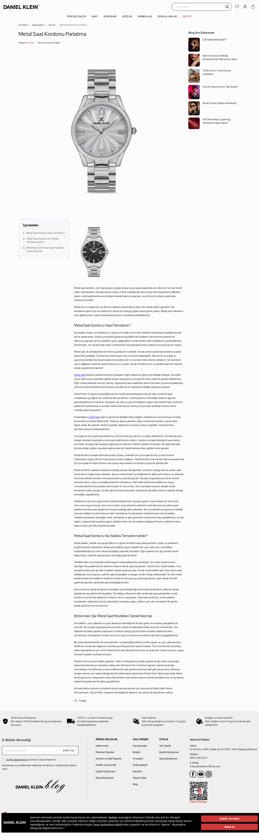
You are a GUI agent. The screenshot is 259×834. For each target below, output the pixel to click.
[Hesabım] (245, 7)
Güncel (51, 25)
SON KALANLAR (167, 16)
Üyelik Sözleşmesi (105, 771)
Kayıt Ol (69, 750)
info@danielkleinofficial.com (205, 766)
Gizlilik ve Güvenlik (106, 765)
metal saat (94, 417)
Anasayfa (138, 758)
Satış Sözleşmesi (105, 777)
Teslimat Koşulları (105, 752)
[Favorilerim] (238, 7)
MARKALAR (145, 16)
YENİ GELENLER (76, 16)
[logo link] (21, 7)
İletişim (136, 752)
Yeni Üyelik (165, 745)
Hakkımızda (102, 745)
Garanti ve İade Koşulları (109, 758)
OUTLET (187, 16)
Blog (135, 784)
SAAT (94, 16)
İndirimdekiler (140, 765)
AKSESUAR (109, 16)
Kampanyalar (140, 745)
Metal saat (79, 374)
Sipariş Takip (139, 777)
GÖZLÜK (127, 16)
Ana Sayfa (23, 25)
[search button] (227, 7)
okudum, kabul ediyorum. (31, 759)
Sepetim (137, 771)
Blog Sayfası (38, 25)
